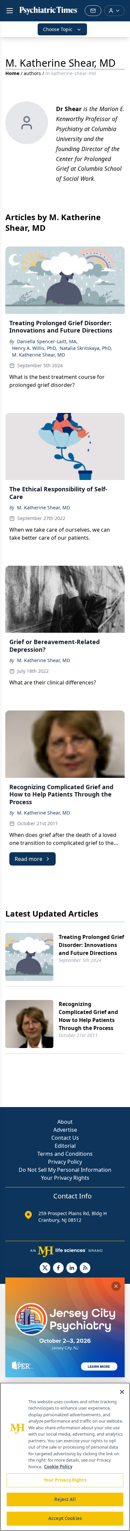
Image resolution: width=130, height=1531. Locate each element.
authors (32, 73)
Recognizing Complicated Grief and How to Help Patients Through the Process (88, 1016)
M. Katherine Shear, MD (38, 355)
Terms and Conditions (65, 1153)
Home (12, 73)
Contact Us (65, 1137)
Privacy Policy (65, 1161)
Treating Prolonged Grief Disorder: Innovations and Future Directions (91, 945)
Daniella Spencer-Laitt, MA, (47, 341)
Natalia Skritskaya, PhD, (86, 348)
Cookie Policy (58, 1467)
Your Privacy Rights (65, 1177)
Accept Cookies (65, 1518)
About (65, 1121)
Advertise (65, 1129)
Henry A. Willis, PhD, (34, 348)
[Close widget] (116, 1286)
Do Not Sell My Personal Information (65, 1169)
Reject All (64, 1499)
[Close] (122, 1392)
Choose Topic (57, 29)
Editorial (65, 1145)
